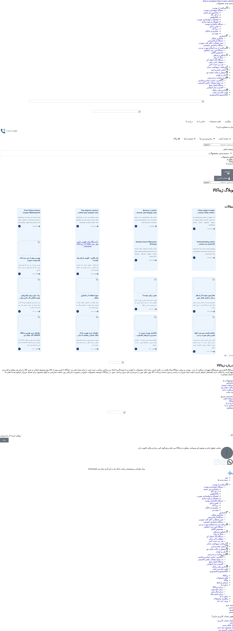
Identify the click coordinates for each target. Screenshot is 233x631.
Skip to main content (225, 1)
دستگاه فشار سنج (216, 85)
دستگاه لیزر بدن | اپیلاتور (213, 50)
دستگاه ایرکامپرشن (215, 41)
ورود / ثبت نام (222, 601)
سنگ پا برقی (218, 57)
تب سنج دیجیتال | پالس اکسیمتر (210, 83)
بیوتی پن (215, 33)
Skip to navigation (210, 1)
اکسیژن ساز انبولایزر (215, 87)
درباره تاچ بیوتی (217, 589)
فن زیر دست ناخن (216, 64)
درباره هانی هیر (217, 592)
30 (225, 355)
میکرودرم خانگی (211, 31)
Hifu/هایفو (214, 17)
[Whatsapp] (230, 462)
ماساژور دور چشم (211, 13)
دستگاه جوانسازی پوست (213, 10)
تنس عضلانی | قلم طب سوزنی (211, 43)
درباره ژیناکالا (218, 587)
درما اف (215, 29)
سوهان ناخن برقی (216, 62)
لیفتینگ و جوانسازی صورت (207, 19)
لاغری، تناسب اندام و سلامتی (209, 80)
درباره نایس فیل (216, 594)
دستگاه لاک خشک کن (214, 60)
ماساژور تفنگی (217, 38)
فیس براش (213, 26)
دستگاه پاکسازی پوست (214, 24)
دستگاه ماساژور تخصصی (213, 45)
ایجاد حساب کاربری (225, 621)
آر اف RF (214, 15)
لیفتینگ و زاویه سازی (210, 22)
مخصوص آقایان (217, 53)
